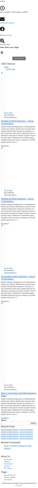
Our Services (8, 464)
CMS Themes (10, 69)
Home (6, 67)
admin (6, 446)
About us (7, 462)
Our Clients (8, 468)
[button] (19, 52)
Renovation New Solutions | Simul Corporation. (18, 277)
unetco (2, 1)
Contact (7, 466)
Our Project (8, 459)
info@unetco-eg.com (7, 23)
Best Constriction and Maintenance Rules (18, 394)
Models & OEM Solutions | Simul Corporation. (17, 122)
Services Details (9, 477)
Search (3, 420)
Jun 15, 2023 (8, 113)
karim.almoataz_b (10, 117)
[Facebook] (2, 29)
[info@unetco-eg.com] (2, 19)
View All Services (9, 475)
